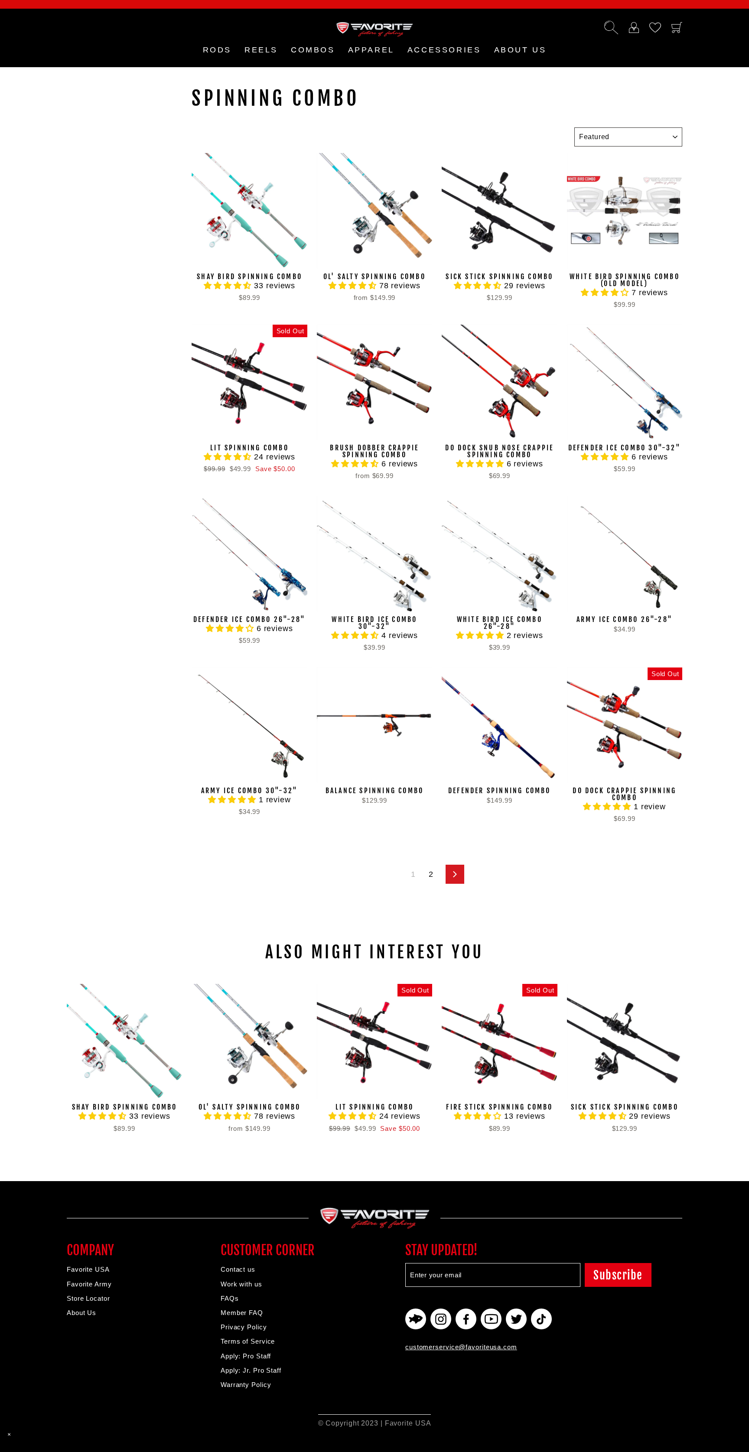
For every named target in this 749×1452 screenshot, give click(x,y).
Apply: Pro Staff (246, 1356)
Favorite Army (89, 1284)
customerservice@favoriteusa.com (461, 1347)
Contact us (238, 1269)
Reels (261, 50)
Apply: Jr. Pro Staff (251, 1370)
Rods (217, 50)
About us (520, 50)
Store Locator (88, 1298)
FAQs (230, 1298)
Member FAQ (242, 1312)
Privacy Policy (244, 1327)
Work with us (241, 1284)
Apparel (371, 50)
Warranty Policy (246, 1384)
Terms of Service (248, 1341)
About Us (81, 1312)
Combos (313, 50)
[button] (229, 285)
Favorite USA (88, 1269)
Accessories (444, 50)
